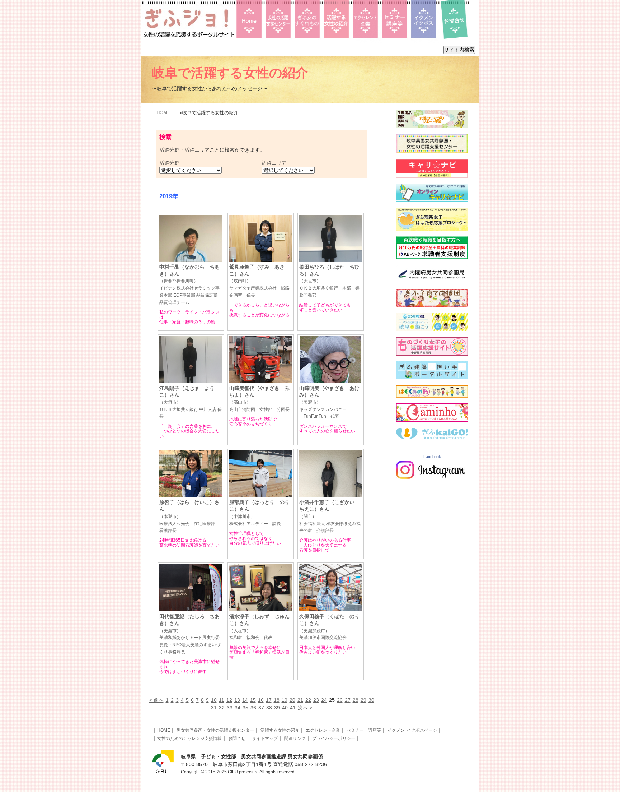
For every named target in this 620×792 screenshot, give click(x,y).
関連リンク (295, 738)
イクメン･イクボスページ (412, 730)
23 (316, 700)
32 (222, 707)
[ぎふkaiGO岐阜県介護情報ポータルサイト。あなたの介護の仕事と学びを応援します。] (432, 437)
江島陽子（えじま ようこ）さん (190, 402)
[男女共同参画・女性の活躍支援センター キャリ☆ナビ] (432, 176)
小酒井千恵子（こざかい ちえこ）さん (330, 516)
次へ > (305, 707)
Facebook (432, 456)
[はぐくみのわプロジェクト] (432, 396)
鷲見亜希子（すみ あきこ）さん (259, 281)
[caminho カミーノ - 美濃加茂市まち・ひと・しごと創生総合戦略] (432, 420)
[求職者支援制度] (432, 257)
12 (229, 700)
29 (363, 700)
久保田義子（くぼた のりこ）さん (329, 626)
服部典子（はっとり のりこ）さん (259, 512)
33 (229, 707)
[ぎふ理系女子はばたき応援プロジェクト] (432, 229)
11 (221, 700)
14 (245, 700)
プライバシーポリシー (333, 738)
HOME (163, 112)
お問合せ (236, 738)
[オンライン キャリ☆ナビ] (432, 200)
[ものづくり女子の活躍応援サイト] (432, 354)
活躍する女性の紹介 (279, 730)
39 (277, 707)
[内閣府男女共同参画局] (432, 281)
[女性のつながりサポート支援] (432, 126)
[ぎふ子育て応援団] (432, 305)
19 (284, 700)
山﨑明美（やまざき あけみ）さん (329, 402)
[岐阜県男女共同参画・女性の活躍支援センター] (432, 151)
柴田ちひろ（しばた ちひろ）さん (329, 281)
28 (355, 700)
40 (285, 707)
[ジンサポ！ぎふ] (432, 329)
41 (293, 707)
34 (237, 707)
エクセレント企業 (323, 730)
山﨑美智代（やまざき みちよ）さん (259, 398)
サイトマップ (265, 738)
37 (261, 707)
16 (261, 700)
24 (324, 700)
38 (269, 707)
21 (300, 700)
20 (292, 700)
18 (277, 700)
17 (269, 700)
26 (340, 700)
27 (348, 700)
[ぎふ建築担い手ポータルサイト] (432, 377)
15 (253, 700)
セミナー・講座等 (364, 730)
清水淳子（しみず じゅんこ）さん (259, 626)
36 (253, 707)
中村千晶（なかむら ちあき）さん (189, 284)
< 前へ (156, 700)
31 (214, 707)
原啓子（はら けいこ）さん (189, 516)
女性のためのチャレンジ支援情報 (189, 738)
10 (214, 700)
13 (237, 700)
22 (308, 700)
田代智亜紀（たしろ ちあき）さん (189, 633)
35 (245, 707)
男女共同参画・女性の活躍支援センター (215, 730)
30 (371, 700)
